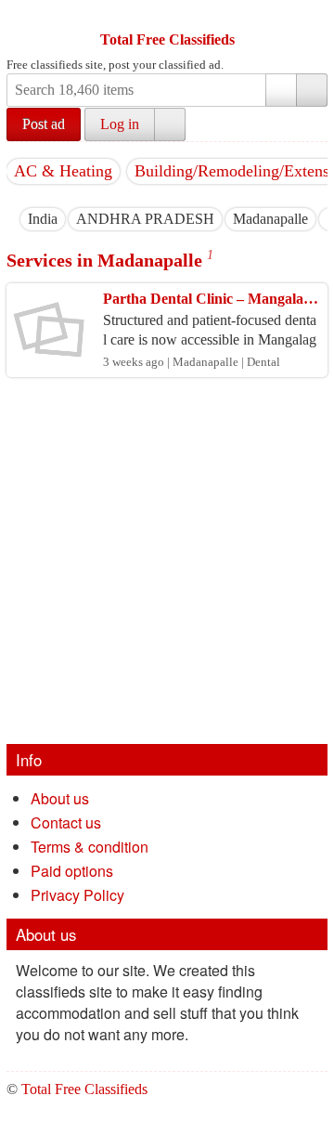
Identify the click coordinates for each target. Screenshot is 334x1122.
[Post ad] (57, 16)
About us (60, 798)
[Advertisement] (167, 567)
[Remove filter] (57, 219)
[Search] (312, 90)
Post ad (43, 124)
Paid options (72, 870)
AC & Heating (63, 171)
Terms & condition (89, 846)
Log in (119, 124)
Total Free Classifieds (167, 39)
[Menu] (22, 16)
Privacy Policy (77, 895)
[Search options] (281, 90)
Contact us (66, 822)
